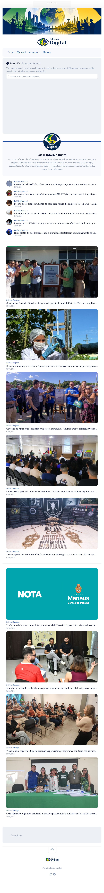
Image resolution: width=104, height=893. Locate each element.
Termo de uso (16, 835)
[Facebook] (54, 874)
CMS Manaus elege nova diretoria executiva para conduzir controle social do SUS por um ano (54, 813)
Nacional (21, 52)
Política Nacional (21, 181)
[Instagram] (50, 874)
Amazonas (34, 52)
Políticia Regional (12, 300)
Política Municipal (12, 622)
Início (10, 52)
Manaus (46, 52)
